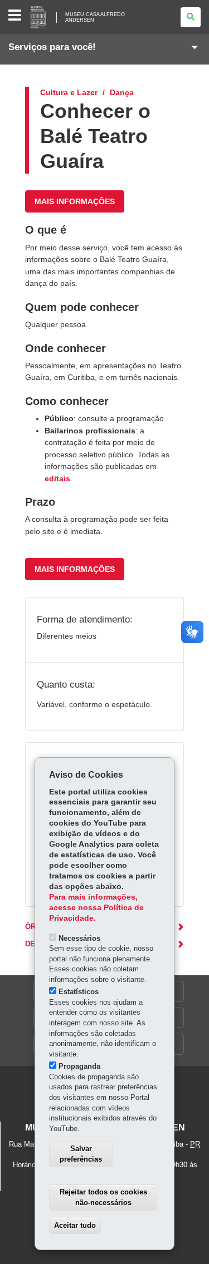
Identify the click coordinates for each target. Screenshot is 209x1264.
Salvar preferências (81, 1153)
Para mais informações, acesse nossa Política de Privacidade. (96, 907)
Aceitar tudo (75, 1225)
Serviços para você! (52, 47)
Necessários (79, 938)
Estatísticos (79, 992)
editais (57, 478)
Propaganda (79, 1066)
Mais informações (75, 201)
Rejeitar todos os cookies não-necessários (103, 1197)
